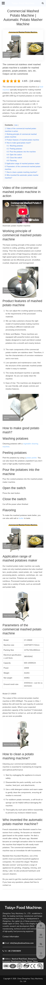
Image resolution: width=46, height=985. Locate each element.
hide (16, 125)
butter (21, 518)
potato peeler (31, 458)
